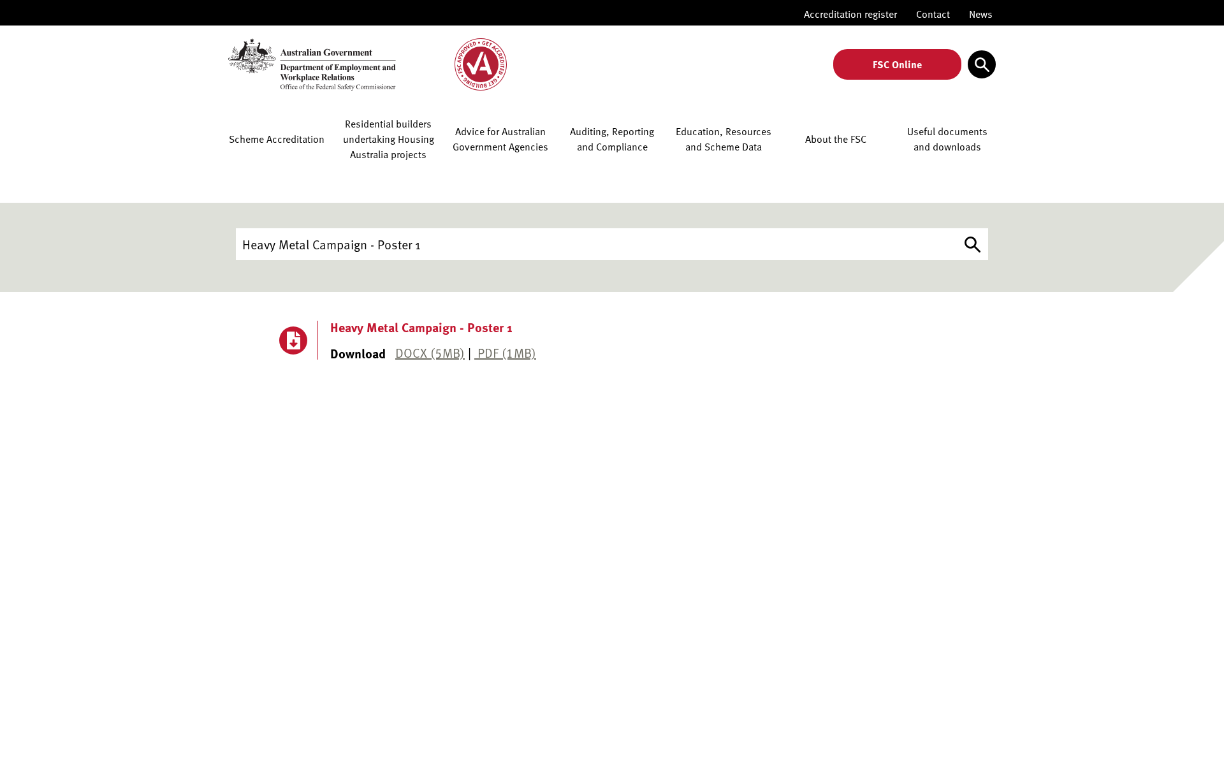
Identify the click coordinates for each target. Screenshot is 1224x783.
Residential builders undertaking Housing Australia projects (388, 139)
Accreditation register (850, 14)
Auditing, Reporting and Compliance (612, 139)
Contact (933, 14)
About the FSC (835, 139)
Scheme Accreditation (276, 139)
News (981, 14)
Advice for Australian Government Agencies (500, 139)
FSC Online (897, 64)
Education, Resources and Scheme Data (723, 139)
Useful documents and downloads (947, 139)
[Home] (368, 64)
